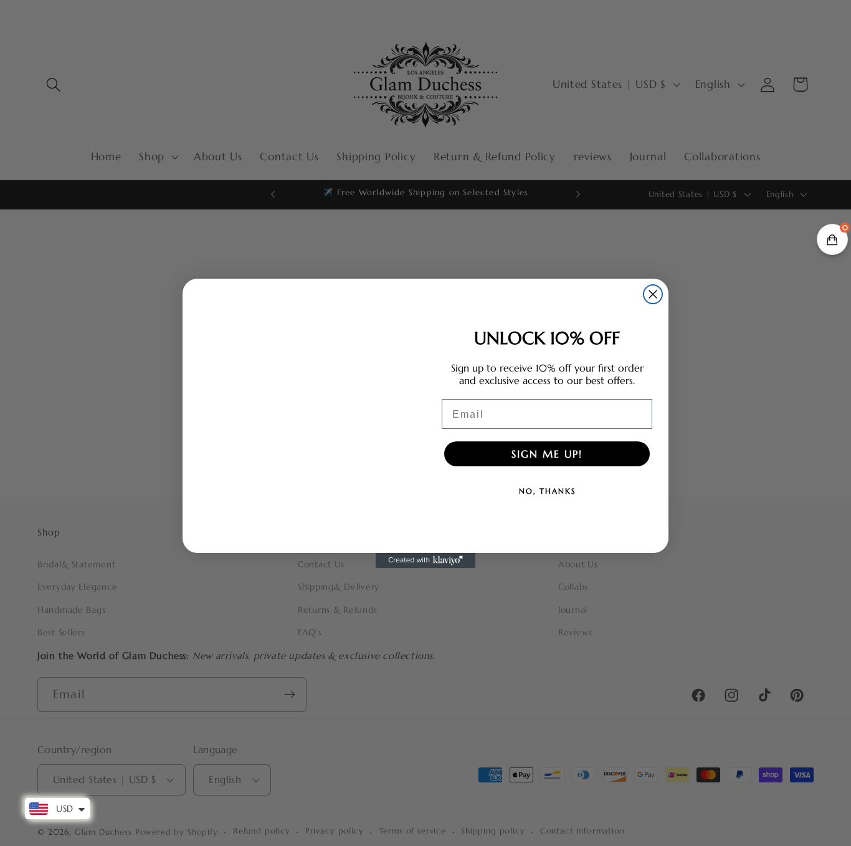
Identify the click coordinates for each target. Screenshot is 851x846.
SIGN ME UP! (546, 454)
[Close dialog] (653, 294)
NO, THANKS (547, 491)
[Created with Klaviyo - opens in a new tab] (425, 560)
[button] (832, 239)
